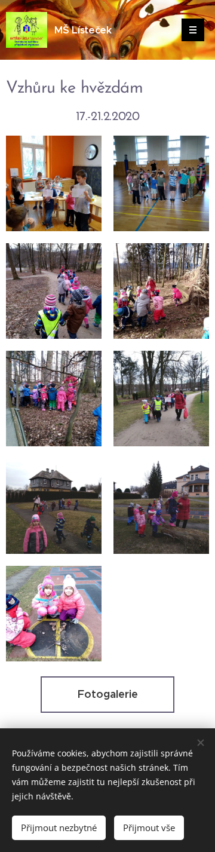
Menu (193, 30)
